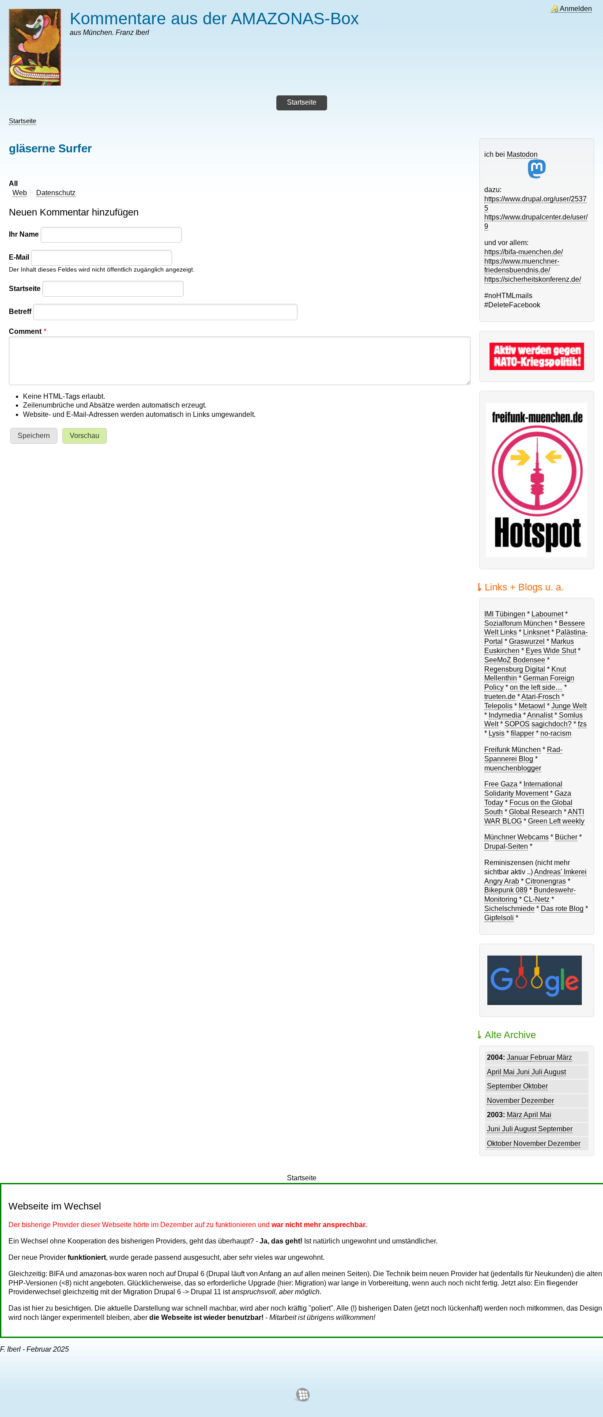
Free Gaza (500, 784)
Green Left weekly (556, 821)
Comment (25, 331)
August (555, 1072)
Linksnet (536, 632)
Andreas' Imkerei (560, 872)
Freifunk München (512, 749)
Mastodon (522, 154)
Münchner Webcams (516, 837)
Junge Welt (569, 706)
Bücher (566, 837)
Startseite (22, 121)
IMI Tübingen (504, 614)
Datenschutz (55, 192)
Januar (518, 1057)
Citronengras (545, 881)
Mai (509, 1072)
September (505, 1086)
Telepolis (498, 706)
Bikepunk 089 (506, 890)
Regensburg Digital (514, 669)
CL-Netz (537, 899)
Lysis (497, 733)
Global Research (535, 812)
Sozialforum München (518, 623)
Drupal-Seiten (506, 846)
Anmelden (576, 8)
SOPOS (517, 724)
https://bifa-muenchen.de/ (523, 252)
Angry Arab (501, 881)
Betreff (20, 311)
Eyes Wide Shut (551, 650)
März (564, 1057)
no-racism (555, 733)
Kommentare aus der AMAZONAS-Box (214, 18)
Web (19, 192)
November (504, 1100)
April (495, 1072)
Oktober (535, 1086)
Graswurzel (527, 641)
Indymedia (505, 715)
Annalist (540, 715)
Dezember (537, 1100)
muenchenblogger (512, 768)
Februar (543, 1057)
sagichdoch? (551, 724)
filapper (522, 733)
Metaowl (532, 706)
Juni (523, 1072)
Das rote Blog (562, 908)
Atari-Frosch (540, 696)
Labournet (547, 614)
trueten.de (500, 696)
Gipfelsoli (499, 918)
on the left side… (536, 687)
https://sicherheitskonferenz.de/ (532, 279)
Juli (537, 1072)
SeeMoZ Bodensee (514, 660)
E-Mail (19, 257)
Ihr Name (24, 234)
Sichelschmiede (509, 908)
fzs (582, 724)
